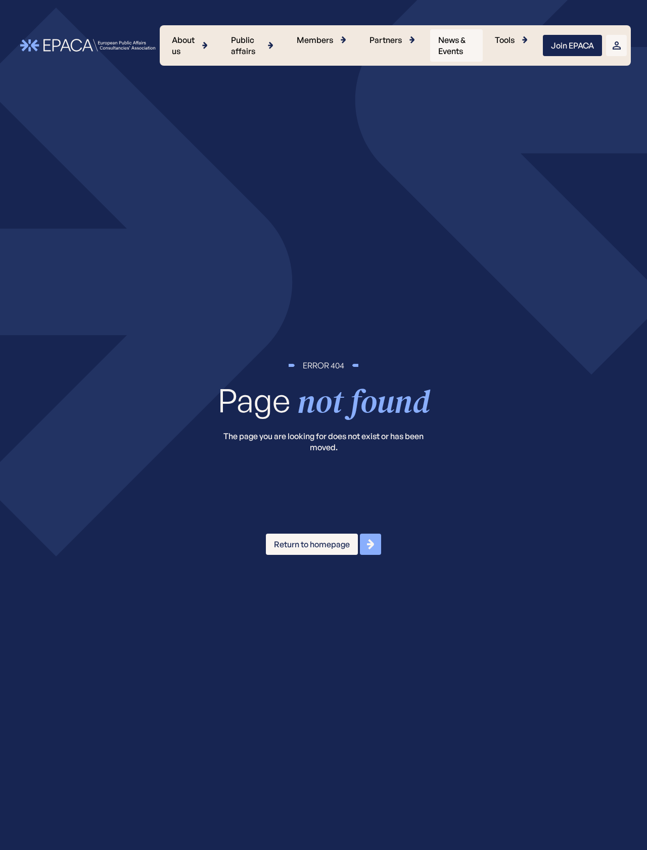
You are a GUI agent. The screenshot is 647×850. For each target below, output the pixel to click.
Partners (385, 40)
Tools (505, 40)
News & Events (452, 45)
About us (183, 45)
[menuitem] (191, 45)
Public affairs (243, 45)
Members (315, 40)
